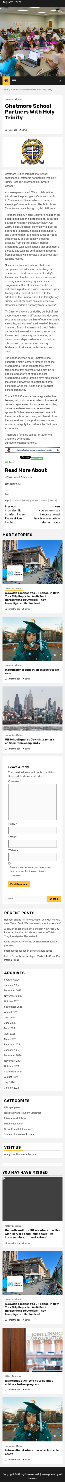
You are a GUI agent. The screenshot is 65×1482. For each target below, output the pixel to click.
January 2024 (11, 1087)
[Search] (60, 80)
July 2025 (9, 1017)
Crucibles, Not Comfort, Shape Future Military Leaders (14, 514)
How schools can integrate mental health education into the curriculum (47, 514)
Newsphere (48, 1474)
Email (12, 837)
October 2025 (11, 1001)
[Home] (6, 80)
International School (14, 99)
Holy (25, 500)
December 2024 (12, 1055)
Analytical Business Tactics (20, 1154)
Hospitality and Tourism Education (23, 1112)
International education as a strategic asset (28, 950)
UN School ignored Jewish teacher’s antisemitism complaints (29, 741)
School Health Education (17, 1129)
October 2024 (11, 1066)
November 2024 (13, 1060)
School (44, 500)
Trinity (53, 500)
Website (13, 850)
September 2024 (13, 1071)
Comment (14, 781)
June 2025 (10, 1022)
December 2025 (12, 990)
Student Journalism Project (19, 1134)
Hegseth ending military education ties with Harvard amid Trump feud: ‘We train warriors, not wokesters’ (32, 1234)
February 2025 (12, 1044)
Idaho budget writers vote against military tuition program (29, 1382)
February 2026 (12, 979)
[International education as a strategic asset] (32, 639)
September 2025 (13, 1006)
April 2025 (9, 1033)
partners (34, 500)
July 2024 (9, 1082)
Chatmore (16, 500)
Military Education (13, 1123)
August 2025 (11, 1012)
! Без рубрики (12, 1107)
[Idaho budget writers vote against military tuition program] (32, 1350)
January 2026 (11, 985)
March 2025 (10, 1039)
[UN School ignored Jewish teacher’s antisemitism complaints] (32, 708)
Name (12, 823)
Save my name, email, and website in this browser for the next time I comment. (31, 871)
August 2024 (11, 1076)
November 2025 (13, 995)
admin (24, 130)
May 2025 (9, 1028)
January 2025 (11, 1050)
